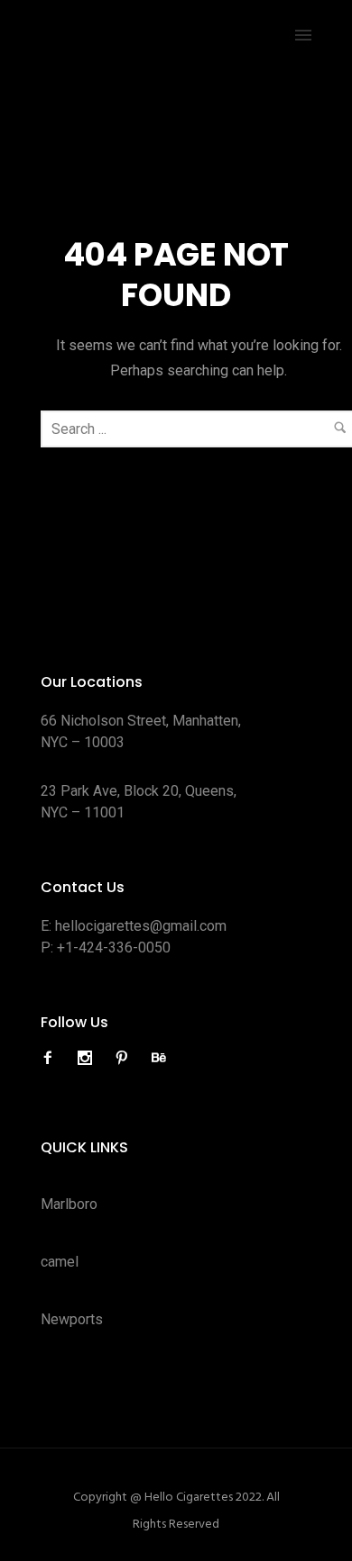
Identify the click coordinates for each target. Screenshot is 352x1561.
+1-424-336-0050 (114, 947)
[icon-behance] (159, 1058)
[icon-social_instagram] (89, 1058)
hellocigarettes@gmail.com (141, 925)
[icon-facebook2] (52, 1058)
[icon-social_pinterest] (126, 1058)
